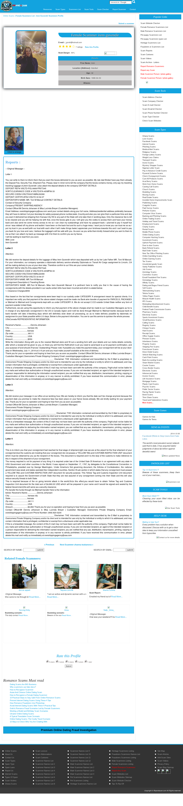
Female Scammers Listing (122, 764)
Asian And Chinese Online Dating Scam (26, 692)
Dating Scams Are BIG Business (23, 684)
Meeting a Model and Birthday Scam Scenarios (29, 711)
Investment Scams (150, 240)
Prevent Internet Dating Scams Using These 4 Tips (30, 700)
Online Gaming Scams (151, 259)
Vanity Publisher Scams (152, 267)
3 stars (71, 662)
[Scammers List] (173, 482)
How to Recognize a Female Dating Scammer (28, 695)
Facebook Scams (149, 141)
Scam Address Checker (152, 97)
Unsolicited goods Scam (152, 264)
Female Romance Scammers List (154, 27)
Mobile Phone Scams (151, 232)
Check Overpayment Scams (154, 176)
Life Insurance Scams (151, 379)
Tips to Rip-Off (118, 784)
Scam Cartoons (147, 54)
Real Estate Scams (150, 197)
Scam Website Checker (150, 23)
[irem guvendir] (31, 52)
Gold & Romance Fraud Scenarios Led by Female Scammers (35, 708)
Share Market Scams (151, 363)
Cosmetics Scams (150, 275)
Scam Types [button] (60, 9)
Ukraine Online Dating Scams (22, 714)
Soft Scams (147, 288)
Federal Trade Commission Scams (156, 309)
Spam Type (9, 764)
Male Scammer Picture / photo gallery (156, 74)
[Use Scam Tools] (172, 508)
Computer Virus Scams (152, 213)
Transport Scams (149, 160)
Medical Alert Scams (150, 149)
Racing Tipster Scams (151, 392)
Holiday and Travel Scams (153, 221)
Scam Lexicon (41, 751)
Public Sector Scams (151, 389)
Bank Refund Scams (150, 248)
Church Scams (148, 189)
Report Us (9, 771)
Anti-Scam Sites (164, 757)
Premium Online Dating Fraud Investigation (68, 730)
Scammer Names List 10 (80, 754)
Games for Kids (148, 417)
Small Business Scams (151, 320)
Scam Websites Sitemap (122, 777)
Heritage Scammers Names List (83, 784)
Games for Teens (149, 419)
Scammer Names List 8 (45, 784)
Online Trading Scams (151, 219)
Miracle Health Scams (151, 299)
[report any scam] (144, 82)
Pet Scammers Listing (79, 780)
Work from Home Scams (152, 184)
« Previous (49, 545)
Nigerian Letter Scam (151, 168)
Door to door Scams (150, 245)
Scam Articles (163, 754)
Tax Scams (147, 261)
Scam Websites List (120, 774)
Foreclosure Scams (150, 349)
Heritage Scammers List (150, 43)
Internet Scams (148, 144)
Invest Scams (148, 163)
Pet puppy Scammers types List (154, 39)
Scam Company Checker (152, 101)
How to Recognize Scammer (21, 690)
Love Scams (147, 139)
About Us (9, 754)
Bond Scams (147, 395)
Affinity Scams (148, 283)
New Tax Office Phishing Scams (155, 253)
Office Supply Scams (151, 336)
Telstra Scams (148, 293)
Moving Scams (148, 195)
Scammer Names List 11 (80, 757)
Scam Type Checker (150, 117)
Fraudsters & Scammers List (152, 47)
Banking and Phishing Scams (154, 216)
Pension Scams (148, 339)
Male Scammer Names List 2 (82, 767)
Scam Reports (146, 51)
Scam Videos (146, 58)
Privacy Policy (163, 764)
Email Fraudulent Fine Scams (154, 277)
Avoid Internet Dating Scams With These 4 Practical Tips (33, 706)
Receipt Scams (148, 333)
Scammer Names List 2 (45, 764)
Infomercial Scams (150, 373)
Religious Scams (149, 152)
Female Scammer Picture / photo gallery (157, 78)
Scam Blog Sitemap (165, 767)
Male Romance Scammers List (153, 31)
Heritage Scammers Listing (123, 751)
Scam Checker (103, 9)
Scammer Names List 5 (45, 774)
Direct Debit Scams (150, 352)
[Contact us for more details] (168, 537)
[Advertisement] (22, 107)
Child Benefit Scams (150, 307)
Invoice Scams (148, 376)
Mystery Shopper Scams (152, 165)
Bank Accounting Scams (152, 360)
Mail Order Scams (149, 251)
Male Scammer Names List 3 (82, 771)
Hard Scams (147, 331)
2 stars (80, 662)
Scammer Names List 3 (45, 767)
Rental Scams (148, 229)
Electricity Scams (149, 315)
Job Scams (147, 269)
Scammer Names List (44, 761)
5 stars (52, 662)
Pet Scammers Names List (81, 777)
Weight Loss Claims (150, 157)
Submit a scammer (126, 23)
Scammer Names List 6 (45, 777)
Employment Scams (150, 224)
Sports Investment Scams (153, 317)
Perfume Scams (149, 211)
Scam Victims (10, 780)
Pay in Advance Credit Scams (154, 171)
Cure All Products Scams (152, 179)
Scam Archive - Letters (150, 62)
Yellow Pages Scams (151, 296)
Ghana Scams (148, 136)
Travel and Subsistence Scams (155, 400)
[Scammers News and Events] (171, 456)
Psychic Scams (148, 387)
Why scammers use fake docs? (23, 687)
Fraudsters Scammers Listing (124, 757)
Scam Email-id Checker (152, 109)
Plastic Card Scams (150, 384)
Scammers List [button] (75, 9)
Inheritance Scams (150, 341)
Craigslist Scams (149, 205)
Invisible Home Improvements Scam (157, 200)
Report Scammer (119, 9)
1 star (89, 662)
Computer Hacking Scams (153, 237)
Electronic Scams (149, 371)
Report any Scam (148, 70)
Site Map (161, 751)
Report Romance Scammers (152, 66)
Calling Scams (148, 323)
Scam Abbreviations (43, 754)
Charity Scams (148, 227)
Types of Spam (11, 777)
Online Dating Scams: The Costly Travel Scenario (30, 719)
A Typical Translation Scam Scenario (25, 716)
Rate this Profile (92, 47)
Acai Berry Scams (149, 181)
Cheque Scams (148, 328)
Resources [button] (47, 9)
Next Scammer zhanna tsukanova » (76, 545)
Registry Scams (149, 325)
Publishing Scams (149, 203)
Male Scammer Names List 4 (82, 774)
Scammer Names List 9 (80, 751)
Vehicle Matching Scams (152, 355)
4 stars (61, 662)
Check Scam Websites (151, 121)
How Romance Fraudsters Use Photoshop (27, 703)
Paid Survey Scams (150, 208)
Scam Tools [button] (88, 9)
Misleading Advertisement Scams (156, 304)
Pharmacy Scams (149, 312)
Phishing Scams (149, 147)
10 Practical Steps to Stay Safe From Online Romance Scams (35, 698)
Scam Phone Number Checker (155, 113)
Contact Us (9, 757)
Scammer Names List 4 (45, 771)
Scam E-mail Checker (151, 105)
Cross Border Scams (151, 368)
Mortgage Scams (149, 381)
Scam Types (10, 761)
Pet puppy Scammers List (151, 35)
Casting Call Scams (150, 187)
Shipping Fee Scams (150, 347)
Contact (133, 9)
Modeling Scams (149, 192)
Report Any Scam (119, 771)
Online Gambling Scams (152, 256)
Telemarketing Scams (151, 291)
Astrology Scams (149, 272)
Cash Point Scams (150, 357)
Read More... (34, 597)
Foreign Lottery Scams (151, 155)
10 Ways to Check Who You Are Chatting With (28, 722)
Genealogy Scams (150, 280)
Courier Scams (148, 365)
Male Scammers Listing (121, 761)
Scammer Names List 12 (80, 761)
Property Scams (149, 344)
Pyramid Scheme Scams (152, 173)
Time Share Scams (150, 397)
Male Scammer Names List (81, 764)
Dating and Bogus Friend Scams (155, 285)
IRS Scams (147, 301)
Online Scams (8, 16)
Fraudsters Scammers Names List (126, 754)
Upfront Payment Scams (152, 243)
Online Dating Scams (151, 235)
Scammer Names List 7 (45, 780)
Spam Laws (10, 767)
